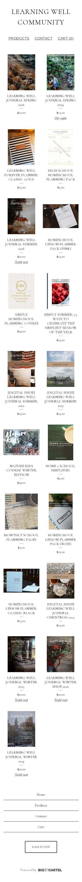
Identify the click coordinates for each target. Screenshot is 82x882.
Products (19, 38)
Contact (44, 38)
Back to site (41, 846)
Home (41, 794)
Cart (41, 827)
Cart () (65, 38)
